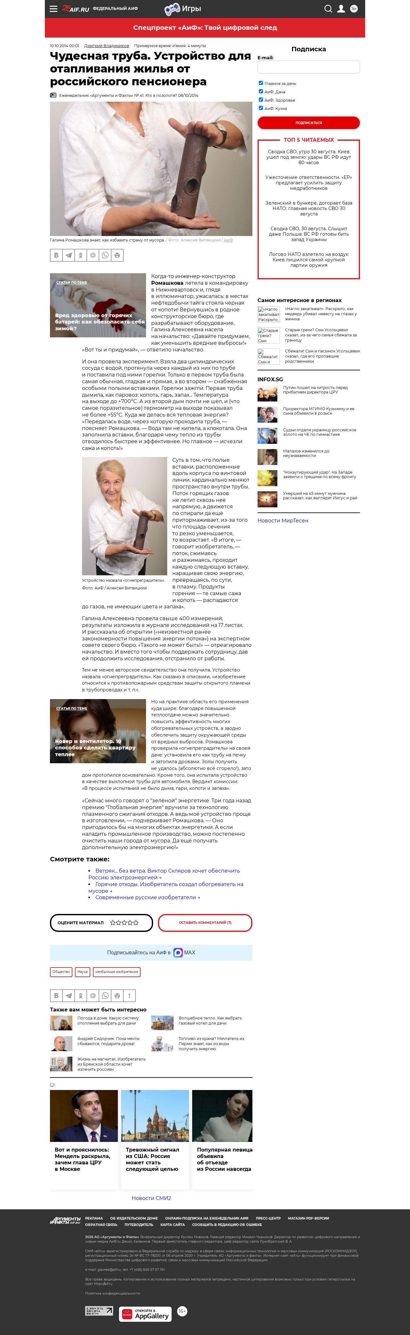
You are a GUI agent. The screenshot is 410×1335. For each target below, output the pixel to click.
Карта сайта (172, 1225)
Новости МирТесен (283, 521)
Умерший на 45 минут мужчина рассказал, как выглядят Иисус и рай (320, 495)
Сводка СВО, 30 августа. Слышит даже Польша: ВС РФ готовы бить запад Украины (309, 234)
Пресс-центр (268, 1218)
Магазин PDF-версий (308, 1218)
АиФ (228, 240)
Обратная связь (101, 1225)
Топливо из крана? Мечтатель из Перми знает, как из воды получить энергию (211, 1043)
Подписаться (309, 123)
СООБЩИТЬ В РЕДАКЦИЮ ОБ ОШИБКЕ (227, 1225)
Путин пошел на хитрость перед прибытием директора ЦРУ (315, 389)
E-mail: (266, 58)
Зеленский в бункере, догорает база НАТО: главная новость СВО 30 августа (309, 208)
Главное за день (280, 83)
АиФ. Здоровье (280, 100)
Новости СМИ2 (151, 1198)
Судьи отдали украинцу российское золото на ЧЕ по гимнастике (319, 432)
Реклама (94, 1218)
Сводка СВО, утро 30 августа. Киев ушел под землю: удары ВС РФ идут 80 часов (308, 157)
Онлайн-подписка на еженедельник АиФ (207, 1218)
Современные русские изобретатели (145, 897)
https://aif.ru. (103, 1284)
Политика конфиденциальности (112, 1293)
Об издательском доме (134, 1218)
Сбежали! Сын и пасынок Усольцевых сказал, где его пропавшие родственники (322, 356)
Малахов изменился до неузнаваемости (306, 453)
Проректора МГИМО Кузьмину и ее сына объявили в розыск (318, 411)
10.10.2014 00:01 (64, 45)
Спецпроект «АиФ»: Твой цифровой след (205, 27)
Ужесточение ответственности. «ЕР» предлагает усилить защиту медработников (309, 183)
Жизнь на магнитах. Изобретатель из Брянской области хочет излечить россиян (112, 1064)
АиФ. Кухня (276, 108)
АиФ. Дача (275, 91)
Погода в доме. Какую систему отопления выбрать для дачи (108, 1021)
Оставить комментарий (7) (205, 923)
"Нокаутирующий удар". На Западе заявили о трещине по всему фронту (319, 474)
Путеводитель (139, 1225)
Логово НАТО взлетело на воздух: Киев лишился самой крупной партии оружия (309, 260)
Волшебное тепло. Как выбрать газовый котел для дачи (210, 1021)
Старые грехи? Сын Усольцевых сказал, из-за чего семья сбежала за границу (321, 334)
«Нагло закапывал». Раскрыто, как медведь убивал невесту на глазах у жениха (321, 313)
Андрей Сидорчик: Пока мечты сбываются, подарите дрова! (108, 1041)
